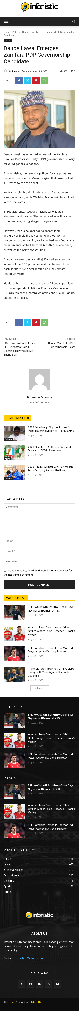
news (7, 459)
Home (7, 32)
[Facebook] (19, 80)
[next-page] (12, 486)
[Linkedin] (39, 983)
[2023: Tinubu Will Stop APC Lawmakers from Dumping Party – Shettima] (14, 472)
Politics (16, 32)
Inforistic (10, 1002)
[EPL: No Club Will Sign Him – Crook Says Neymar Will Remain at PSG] (14, 612)
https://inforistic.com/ (39, 402)
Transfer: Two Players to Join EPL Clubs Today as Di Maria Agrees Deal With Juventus (51, 672)
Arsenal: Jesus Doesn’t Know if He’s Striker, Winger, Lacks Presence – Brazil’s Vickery (51, 631)
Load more (38, 688)
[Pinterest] (36, 80)
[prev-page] (6, 486)
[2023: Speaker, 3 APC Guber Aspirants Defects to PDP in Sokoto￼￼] (14, 452)
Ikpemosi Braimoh (21, 71)
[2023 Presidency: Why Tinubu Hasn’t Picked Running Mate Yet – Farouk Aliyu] (14, 433)
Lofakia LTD (35, 1002)
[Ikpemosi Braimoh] (6, 71)
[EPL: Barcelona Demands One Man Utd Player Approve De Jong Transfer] (14, 653)
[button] (6, 21)
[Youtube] (57, 983)
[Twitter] (27, 80)
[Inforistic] (39, 8)
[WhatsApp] (44, 80)
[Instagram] (30, 983)
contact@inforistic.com (31, 958)
